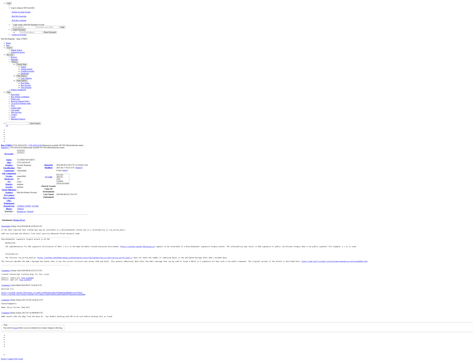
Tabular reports (26, 69)
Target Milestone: (9, 190)
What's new (15, 99)
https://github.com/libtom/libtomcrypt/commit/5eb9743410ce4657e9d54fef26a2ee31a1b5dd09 (43, 294)
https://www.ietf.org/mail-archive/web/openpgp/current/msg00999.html (335, 261)
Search (9, 48)
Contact (14, 114)
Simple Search (16, 50)
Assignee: (9, 192)
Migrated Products (18, 119)
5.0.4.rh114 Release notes (21, 103)
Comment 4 (5, 313)
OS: (9, 182)
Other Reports (22, 76)
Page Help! (15, 94)
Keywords (9, 154)
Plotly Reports (22, 81)
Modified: (49, 168)
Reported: (48, 165)
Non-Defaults (26, 87)
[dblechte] (63, 177)
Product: (9, 165)
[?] (7, 126)
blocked (30, 211)
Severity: (9, 187)
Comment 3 (5, 300)
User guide (15, 110)
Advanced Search (18, 52)
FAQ (13, 106)
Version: (9, 176)
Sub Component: (9, 173)
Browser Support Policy (20, 101)
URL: (9, 201)
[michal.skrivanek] (63, 183)
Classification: (9, 168)
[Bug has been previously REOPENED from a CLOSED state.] (21, 151)
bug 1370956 (27, 278)
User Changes (26, 78)
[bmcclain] (63, 175)
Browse (14, 57)
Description (5, 226)
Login (9, 3)
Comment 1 (5, 270)
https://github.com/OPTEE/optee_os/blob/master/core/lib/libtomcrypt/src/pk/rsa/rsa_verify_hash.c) (85, 258)
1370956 (20, 206)
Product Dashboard (18, 90)
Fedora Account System (20, 12)
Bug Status (25, 83)
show (65, 170)
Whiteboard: (9, 203)
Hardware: (9, 179)
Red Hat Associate (18, 16)
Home (8, 43)
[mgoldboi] (63, 181)
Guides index (16, 108)
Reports (14, 62)
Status (8, 160)
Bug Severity (26, 85)
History (79, 168)
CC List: (48, 177)
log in (15, 328)
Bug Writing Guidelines (20, 97)
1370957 (27, 206)
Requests (14, 59)
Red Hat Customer (18, 20)
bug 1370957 (25, 280)
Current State (21, 64)
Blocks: (9, 209)
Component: (9, 171)
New (8, 45)
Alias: (9, 162)
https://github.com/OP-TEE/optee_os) (138, 247)
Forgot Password (18, 30)
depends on (21, 211)
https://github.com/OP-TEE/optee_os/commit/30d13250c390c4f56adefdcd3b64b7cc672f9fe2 (41, 293)
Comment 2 (5, 285)
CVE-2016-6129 (35, 145)
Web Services (16, 112)
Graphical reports (27, 71)
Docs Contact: (9, 198)
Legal (13, 117)
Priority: (9, 184)
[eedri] (63, 179)
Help (8, 92)
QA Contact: (9, 195)
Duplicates (25, 73)
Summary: (5, 147)
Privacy (4, 359)
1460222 (20, 209)
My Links (10, 55)
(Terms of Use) (19, 220)
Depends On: (9, 206)
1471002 (35, 206)
